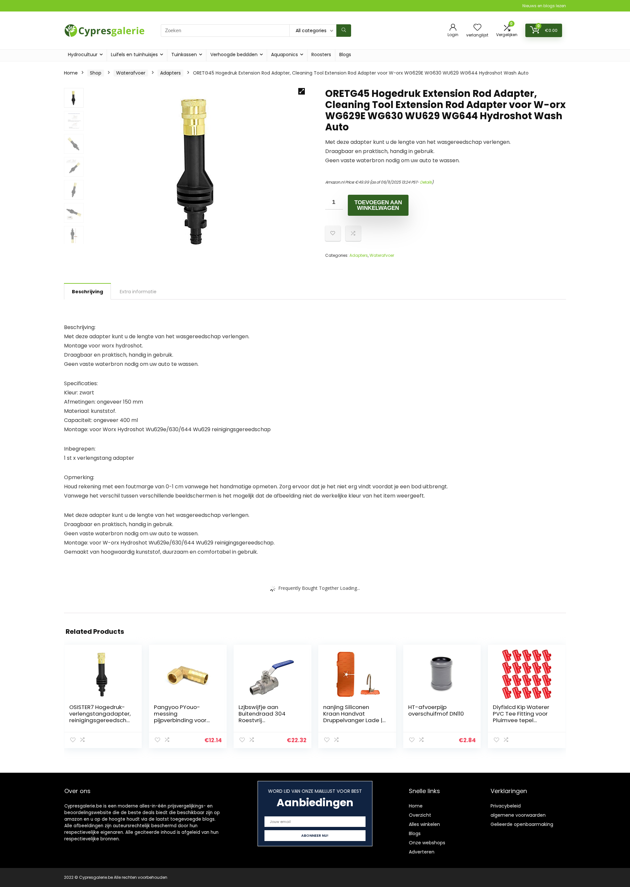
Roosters (321, 54)
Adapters (170, 73)
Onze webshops (427, 842)
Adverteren (421, 852)
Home (71, 73)
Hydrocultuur (82, 54)
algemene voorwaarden (518, 815)
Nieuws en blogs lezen (544, 6)
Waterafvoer (130, 73)
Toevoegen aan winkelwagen (378, 205)
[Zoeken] (343, 30)
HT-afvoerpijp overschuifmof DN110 (436, 710)
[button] (301, 91)
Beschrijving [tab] (87, 291)
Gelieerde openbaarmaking (522, 824)
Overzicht (420, 815)
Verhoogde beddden (234, 54)
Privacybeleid (506, 806)
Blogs (345, 54)
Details (426, 182)
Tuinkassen (184, 54)
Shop (95, 73)
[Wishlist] (477, 27)
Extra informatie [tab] (138, 291)
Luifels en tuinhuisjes (134, 54)
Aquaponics (284, 54)
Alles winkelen (424, 824)
